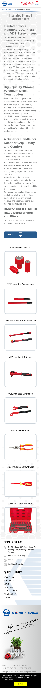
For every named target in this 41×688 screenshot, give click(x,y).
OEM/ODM (8, 587)
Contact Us (10, 594)
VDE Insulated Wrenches (20, 394)
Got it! (20, 684)
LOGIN (7, 597)
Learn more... (9, 680)
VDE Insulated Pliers (21, 430)
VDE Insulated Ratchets (20, 357)
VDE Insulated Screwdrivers (20, 467)
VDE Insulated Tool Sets (20, 503)
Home (4, 9)
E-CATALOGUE (10, 591)
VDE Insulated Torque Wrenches (20, 320)
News (7, 584)
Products (12, 9)
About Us (9, 577)
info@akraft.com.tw (15, 564)
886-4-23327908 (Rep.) (17, 555)
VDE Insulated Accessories (20, 284)
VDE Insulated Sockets (20, 247)
